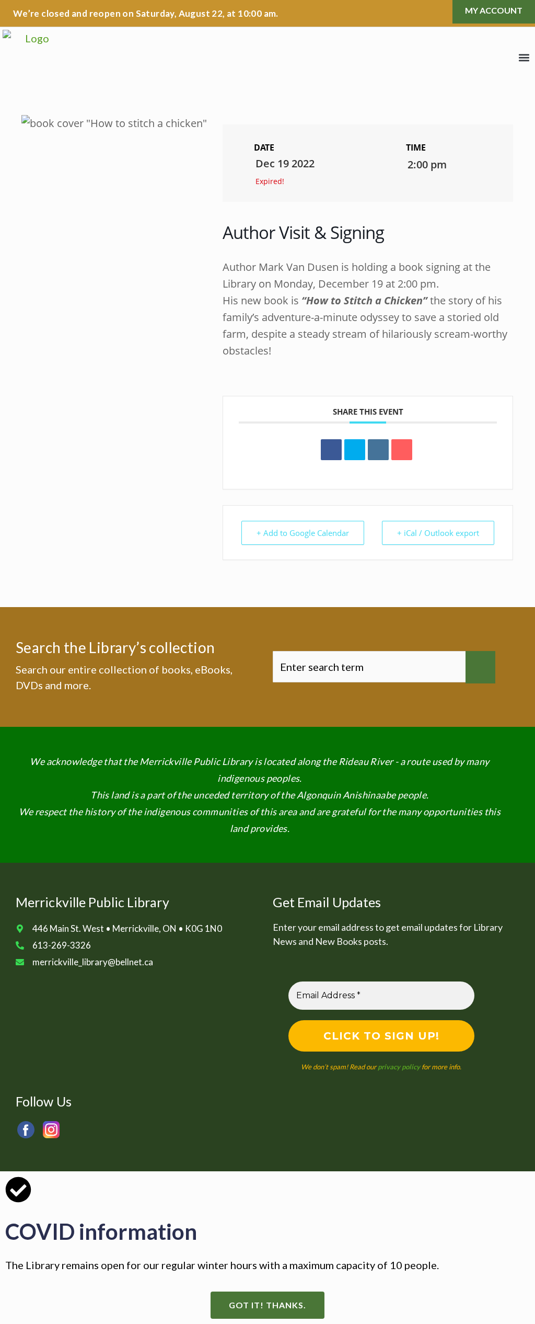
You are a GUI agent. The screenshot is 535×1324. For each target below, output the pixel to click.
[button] (523, 57)
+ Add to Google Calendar (303, 533)
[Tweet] (354, 449)
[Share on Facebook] (331, 449)
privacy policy (399, 1067)
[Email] (401, 449)
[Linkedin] (378, 449)
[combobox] (369, 666)
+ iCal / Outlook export (438, 533)
